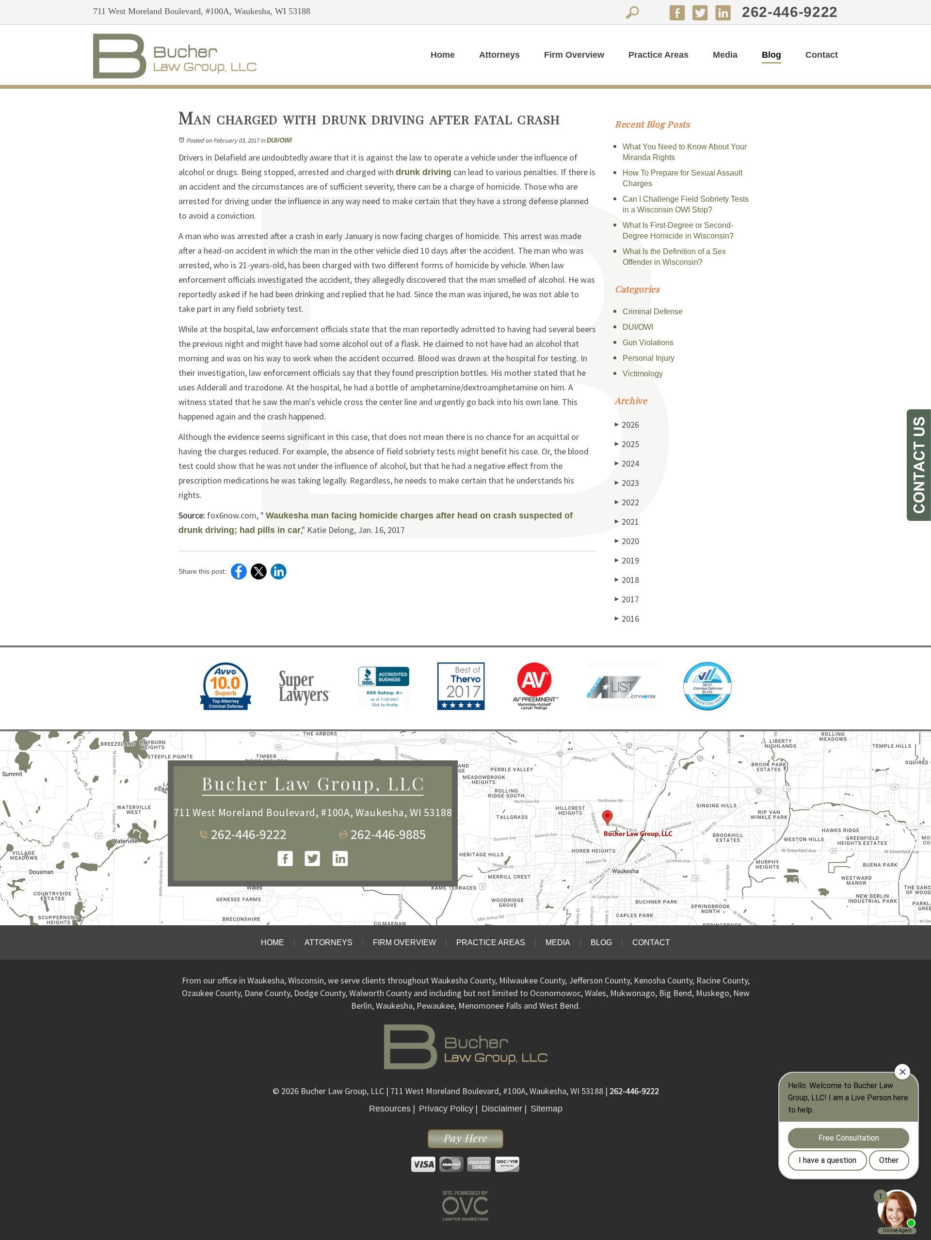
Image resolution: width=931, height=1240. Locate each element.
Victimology (643, 374)
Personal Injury (648, 358)
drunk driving (423, 172)
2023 (627, 482)
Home (443, 55)
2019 (627, 560)
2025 (627, 444)
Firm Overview (574, 55)
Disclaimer (502, 1108)
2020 (627, 541)
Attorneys (499, 55)
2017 (627, 599)
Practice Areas (658, 55)
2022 (627, 502)
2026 (627, 424)
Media (725, 55)
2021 (627, 521)
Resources (390, 1108)
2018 (627, 579)
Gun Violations (648, 342)
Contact (821, 55)
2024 (627, 463)
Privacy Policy (446, 1108)
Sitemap (546, 1108)
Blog (771, 55)
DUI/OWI (279, 140)
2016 (627, 618)
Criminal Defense (653, 311)
